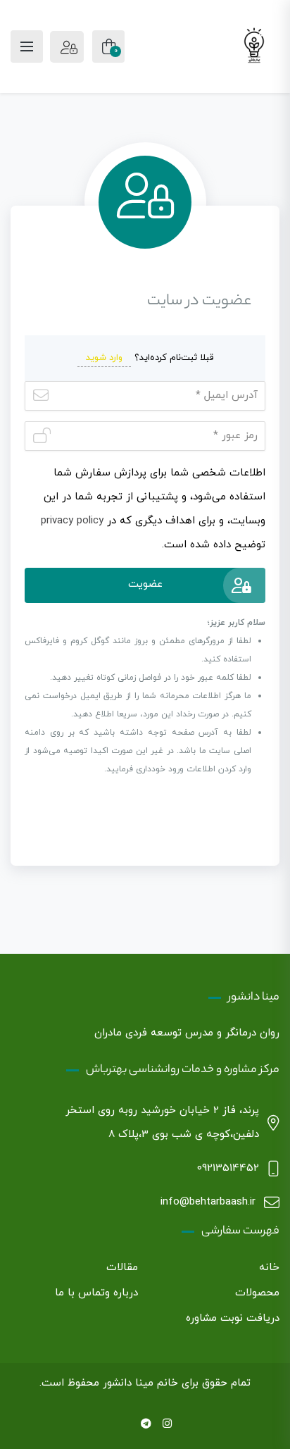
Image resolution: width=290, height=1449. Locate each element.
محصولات (257, 1293)
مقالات (122, 1267)
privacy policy (72, 521)
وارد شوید (104, 358)
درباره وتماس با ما (96, 1293)
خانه (269, 1267)
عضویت (145, 584)
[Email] (124, 1424)
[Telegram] (146, 1424)
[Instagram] (167, 1424)
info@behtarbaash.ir (208, 1202)
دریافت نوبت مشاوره (232, 1318)
